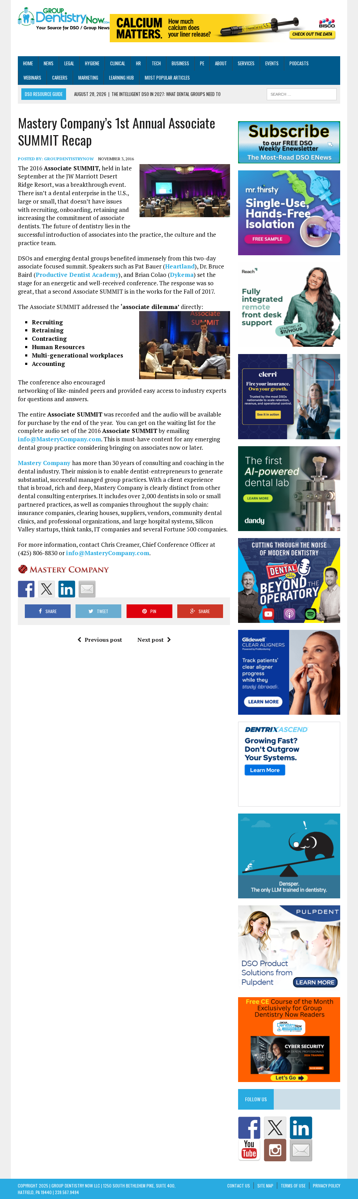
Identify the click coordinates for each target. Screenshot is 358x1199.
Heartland (180, 266)
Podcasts (299, 63)
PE (202, 63)
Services (246, 63)
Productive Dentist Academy (77, 275)
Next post (150, 639)
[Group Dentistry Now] (64, 19)
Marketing (88, 77)
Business (180, 63)
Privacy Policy (326, 1186)
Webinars (32, 77)
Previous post (103, 639)
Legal (69, 63)
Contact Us (238, 1186)
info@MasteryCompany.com (59, 439)
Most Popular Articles (167, 77)
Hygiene (92, 63)
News (48, 63)
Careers (59, 77)
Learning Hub (121, 77)
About (221, 63)
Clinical (117, 63)
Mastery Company (45, 463)
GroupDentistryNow (69, 158)
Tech (156, 63)
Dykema (182, 275)
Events (272, 63)
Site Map (265, 1186)
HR (138, 63)
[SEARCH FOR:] (302, 93)
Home (28, 63)
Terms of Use (293, 1186)
